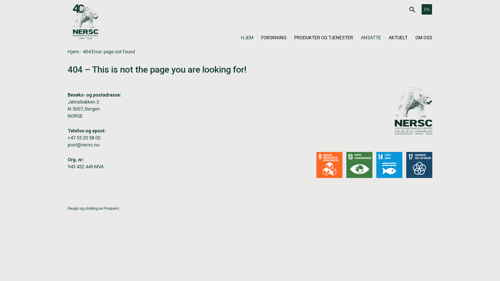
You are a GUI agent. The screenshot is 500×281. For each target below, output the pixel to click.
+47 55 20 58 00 (84, 137)
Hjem (247, 37)
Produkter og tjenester (323, 37)
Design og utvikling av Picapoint (93, 208)
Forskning (273, 37)
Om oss (423, 37)
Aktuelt (398, 37)
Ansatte (371, 37)
